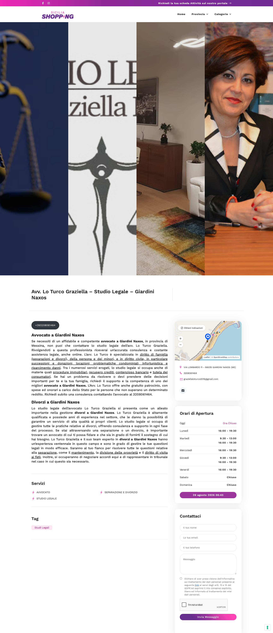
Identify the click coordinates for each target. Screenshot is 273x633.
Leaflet (207, 357)
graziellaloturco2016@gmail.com (201, 379)
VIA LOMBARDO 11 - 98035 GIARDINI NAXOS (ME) (210, 367)
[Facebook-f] (43, 3)
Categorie (221, 14)
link (197, 585)
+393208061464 (45, 325)
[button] (180, 338)
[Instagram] (48, 3)
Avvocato (43, 492)
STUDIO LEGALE (46, 498)
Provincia (198, 14)
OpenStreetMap (220, 357)
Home (181, 14)
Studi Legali (42, 527)
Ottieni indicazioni (193, 328)
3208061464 (190, 373)
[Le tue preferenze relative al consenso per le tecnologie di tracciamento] (267, 627)
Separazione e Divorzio (121, 492)
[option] (34, 148)
